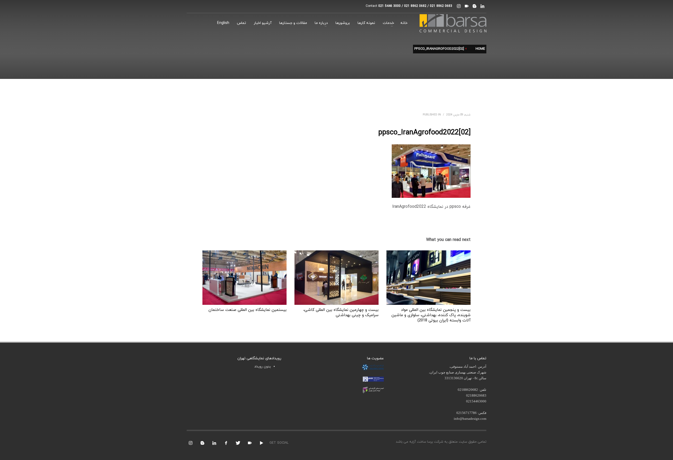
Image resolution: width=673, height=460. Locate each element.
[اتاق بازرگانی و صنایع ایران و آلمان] (373, 378)
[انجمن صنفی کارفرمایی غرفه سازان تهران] (373, 390)
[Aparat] (467, 6)
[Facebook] (226, 443)
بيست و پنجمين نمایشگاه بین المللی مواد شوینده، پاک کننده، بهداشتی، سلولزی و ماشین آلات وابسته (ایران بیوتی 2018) (431, 315)
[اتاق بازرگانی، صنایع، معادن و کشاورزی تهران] (373, 367)
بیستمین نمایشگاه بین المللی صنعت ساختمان (247, 310)
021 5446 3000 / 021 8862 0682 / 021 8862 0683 (415, 6)
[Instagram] (459, 6)
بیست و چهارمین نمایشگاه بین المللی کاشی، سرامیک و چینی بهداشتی (341, 312)
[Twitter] (238, 443)
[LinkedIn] (482, 6)
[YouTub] (262, 443)
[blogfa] (474, 6)
